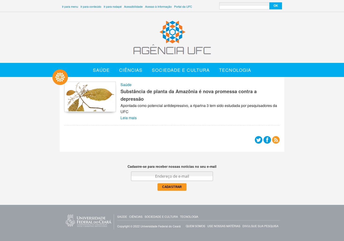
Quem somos (195, 226)
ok (276, 6)
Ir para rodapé (113, 6)
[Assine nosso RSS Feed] (276, 141)
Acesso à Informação (158, 6)
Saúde (101, 70)
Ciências (131, 70)
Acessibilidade (133, 6)
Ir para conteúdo (91, 6)
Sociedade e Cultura (181, 70)
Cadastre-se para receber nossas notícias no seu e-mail (172, 166)
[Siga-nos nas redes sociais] (258, 141)
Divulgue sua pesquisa (260, 226)
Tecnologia (235, 70)
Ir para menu (70, 6)
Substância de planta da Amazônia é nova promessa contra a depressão (189, 95)
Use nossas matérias (223, 226)
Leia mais (129, 117)
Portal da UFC (183, 6)
